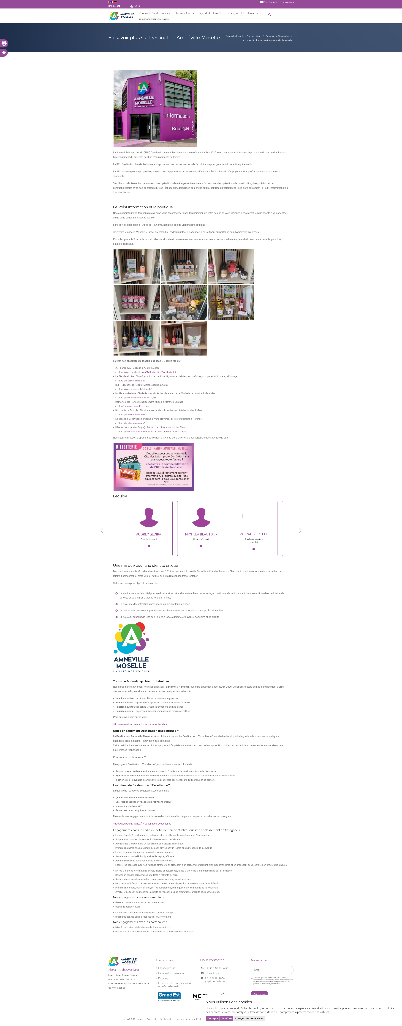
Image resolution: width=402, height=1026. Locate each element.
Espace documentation (171, 973)
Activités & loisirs (185, 13)
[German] (115, 2)
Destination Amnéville (145, 1019)
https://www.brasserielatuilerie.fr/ (135, 389)
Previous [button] (101, 530)
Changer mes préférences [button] (249, 1018)
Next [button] (300, 530)
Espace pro (164, 978)
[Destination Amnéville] (121, 16)
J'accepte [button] (212, 1018)
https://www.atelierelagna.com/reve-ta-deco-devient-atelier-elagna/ (152, 431)
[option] (148, 530)
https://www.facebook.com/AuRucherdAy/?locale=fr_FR (147, 372)
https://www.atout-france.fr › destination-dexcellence (142, 823)
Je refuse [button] (227, 1018)
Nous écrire (212, 973)
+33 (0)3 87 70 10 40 (217, 968)
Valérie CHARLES (254, 534)
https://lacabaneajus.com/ (131, 423)
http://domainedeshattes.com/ (133, 406)
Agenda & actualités (210, 13)
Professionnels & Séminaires (153, 19)
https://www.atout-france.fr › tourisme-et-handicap (140, 724)
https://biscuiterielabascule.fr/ (133, 414)
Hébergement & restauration (242, 13)
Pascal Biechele (201, 534)
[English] (109, 2)
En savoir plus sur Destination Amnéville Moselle (175, 985)
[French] (112, 2)
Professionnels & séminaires (278, 2)
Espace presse (166, 968)
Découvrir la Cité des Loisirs (153, 13)
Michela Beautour (149, 534)
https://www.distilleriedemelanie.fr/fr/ (137, 397)
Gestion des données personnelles (180, 1019)
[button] (4, 43)
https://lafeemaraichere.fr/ (131, 380)
